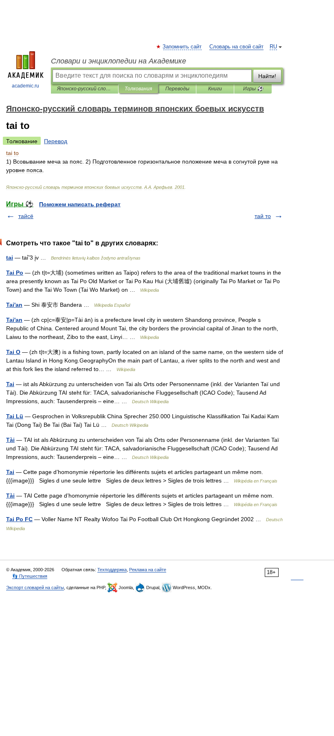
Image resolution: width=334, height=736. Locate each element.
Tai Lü (14, 416)
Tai (10, 384)
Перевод (55, 141)
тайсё (25, 216)
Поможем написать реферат (80, 204)
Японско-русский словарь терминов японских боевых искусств (84, 89)
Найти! (267, 76)
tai (9, 257)
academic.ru (25, 86)
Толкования (138, 89)
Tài (10, 440)
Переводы (177, 89)
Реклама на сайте (147, 569)
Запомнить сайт (182, 47)
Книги (215, 89)
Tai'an (14, 304)
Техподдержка (112, 569)
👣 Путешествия (29, 576)
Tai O (13, 352)
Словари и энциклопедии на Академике (118, 61)
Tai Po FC (19, 519)
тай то (263, 216)
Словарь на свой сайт (236, 47)
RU (273, 47)
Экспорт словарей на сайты (35, 587)
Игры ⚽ (253, 89)
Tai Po (14, 272)
